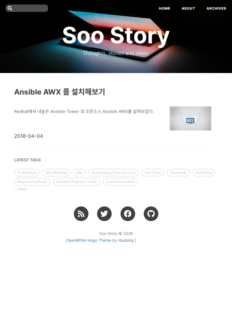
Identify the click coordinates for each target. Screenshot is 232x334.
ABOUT (188, 8)
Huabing (126, 240)
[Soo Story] (81, 213)
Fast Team (153, 172)
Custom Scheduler (120, 181)
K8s (79, 172)
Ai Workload (27, 172)
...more (20, 189)
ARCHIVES (216, 8)
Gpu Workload (56, 172)
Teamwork (178, 172)
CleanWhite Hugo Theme (88, 240)
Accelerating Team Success (113, 172)
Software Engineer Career (76, 181)
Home (164, 8)
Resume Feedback (32, 181)
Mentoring (204, 172)
